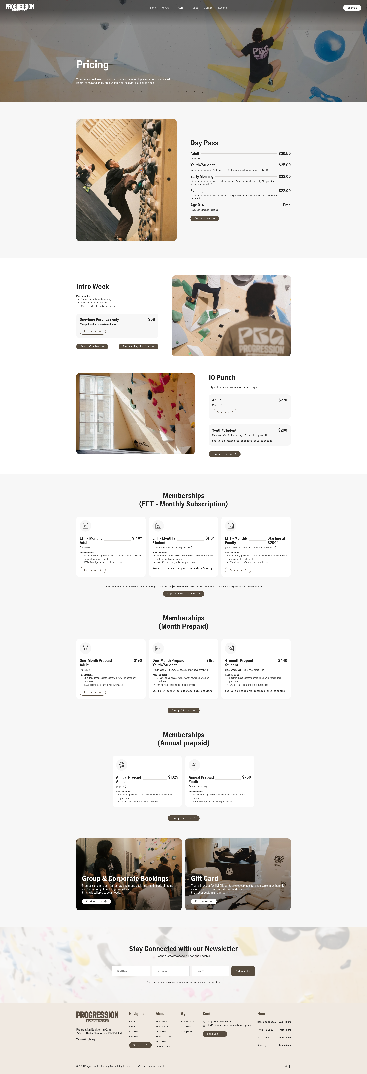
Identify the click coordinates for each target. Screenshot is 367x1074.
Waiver (352, 7)
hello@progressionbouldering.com (230, 1025)
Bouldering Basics (136, 346)
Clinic (208, 7)
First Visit (189, 1021)
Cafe (195, 7)
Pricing (186, 1026)
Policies (161, 1041)
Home (153, 7)
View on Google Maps (86, 1039)
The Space (162, 1026)
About (166, 7)
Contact (212, 1034)
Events (222, 7)
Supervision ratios (181, 593)
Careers (161, 1031)
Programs (187, 1031)
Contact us (202, 218)
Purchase (90, 331)
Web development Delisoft (151, 1066)
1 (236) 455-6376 (219, 1021)
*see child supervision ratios (204, 210)
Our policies (90, 346)
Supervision (163, 1036)
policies (89, 324)
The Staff (162, 1021)
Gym (181, 7)
